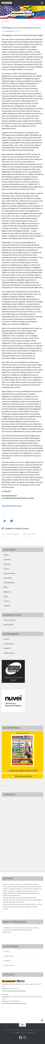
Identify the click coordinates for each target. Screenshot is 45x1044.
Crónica (6, 569)
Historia (6, 639)
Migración (7, 592)
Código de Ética (9, 653)
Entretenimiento (9, 583)
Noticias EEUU (9, 625)
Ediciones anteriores (23, 776)
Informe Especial (9, 573)
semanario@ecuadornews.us (16, 991)
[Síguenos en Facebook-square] (20, 1037)
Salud (6, 596)
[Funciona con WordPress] (17, 1032)
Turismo (6, 601)
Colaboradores (9, 644)
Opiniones (5, 21)
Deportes (7, 564)
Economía (7, 559)
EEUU (6, 587)
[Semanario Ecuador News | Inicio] (8, 3)
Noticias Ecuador (9, 620)
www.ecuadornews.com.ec (12, 506)
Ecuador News (9, 31)
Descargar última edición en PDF (23, 770)
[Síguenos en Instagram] (24, 1037)
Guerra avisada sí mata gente (10, 534)
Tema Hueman (31, 1032)
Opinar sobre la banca (28, 534)
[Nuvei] (13, 712)
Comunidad (8, 578)
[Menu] (42, 3)
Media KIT (7, 648)
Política (6, 555)
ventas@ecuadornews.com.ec (16, 1003)
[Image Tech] (13, 682)
